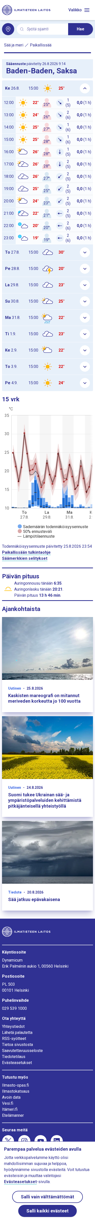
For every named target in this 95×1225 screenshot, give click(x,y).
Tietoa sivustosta (17, 1044)
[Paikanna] (8, 29)
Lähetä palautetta (17, 1032)
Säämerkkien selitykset (24, 558)
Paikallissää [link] (40, 45)
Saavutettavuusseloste (22, 1050)
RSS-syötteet (14, 1038)
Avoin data (11, 1097)
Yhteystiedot (13, 1026)
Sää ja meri (13, 45)
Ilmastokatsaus (15, 1091)
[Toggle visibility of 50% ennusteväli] (35, 531)
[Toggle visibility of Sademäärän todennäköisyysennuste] (53, 526)
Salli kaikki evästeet (47, 1210)
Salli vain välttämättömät (47, 1196)
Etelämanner (13, 1115)
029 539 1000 (14, 1008)
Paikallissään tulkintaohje (26, 552)
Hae (80, 29)
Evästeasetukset (17, 1062)
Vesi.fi (7, 1103)
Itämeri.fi (9, 1109)
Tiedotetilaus (13, 1056)
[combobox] (45, 29)
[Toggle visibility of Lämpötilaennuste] (36, 536)
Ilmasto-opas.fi (15, 1085)
